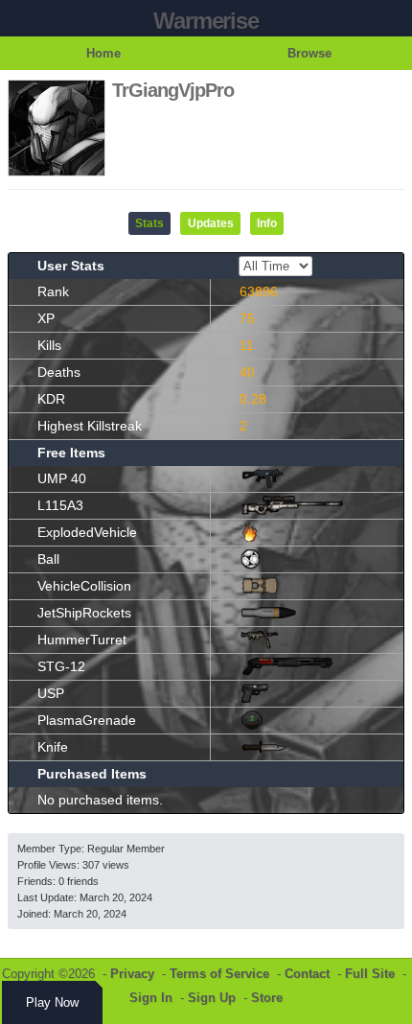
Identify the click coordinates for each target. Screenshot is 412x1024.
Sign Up (212, 997)
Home (103, 53)
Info (267, 223)
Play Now (52, 1002)
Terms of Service (219, 973)
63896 (259, 291)
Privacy (132, 973)
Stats (149, 223)
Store (267, 997)
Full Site (370, 973)
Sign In (150, 997)
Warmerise (205, 21)
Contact (307, 973)
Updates (211, 223)
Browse (309, 53)
